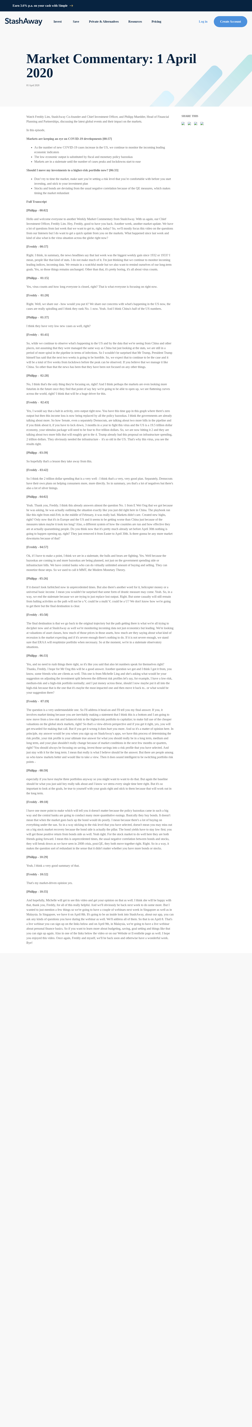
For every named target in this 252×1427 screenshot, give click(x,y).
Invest (58, 21)
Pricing (156, 21)
